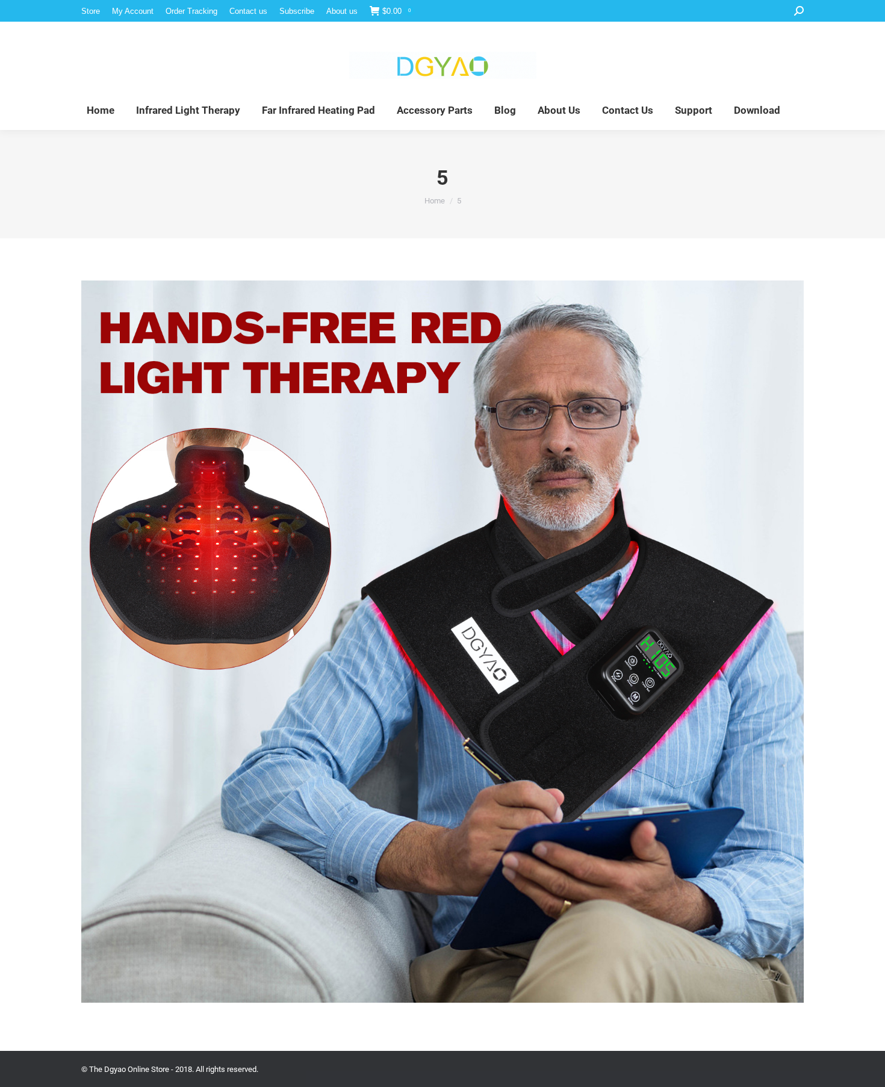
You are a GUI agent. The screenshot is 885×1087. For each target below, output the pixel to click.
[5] (442, 641)
